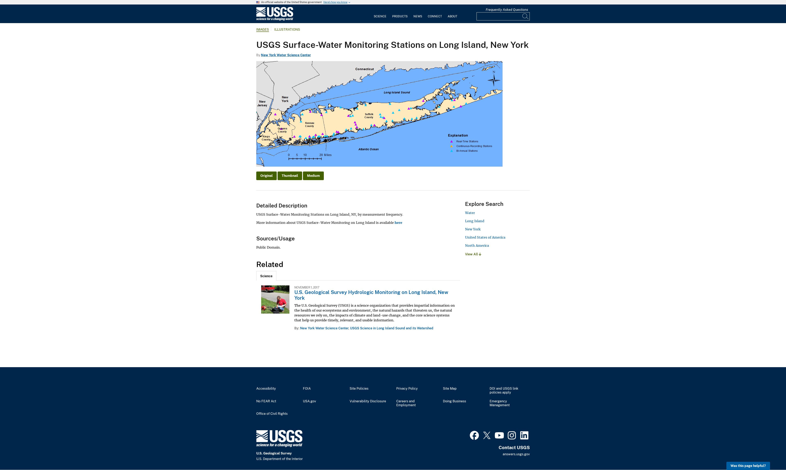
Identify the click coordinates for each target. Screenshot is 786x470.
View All (472, 254)
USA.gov (309, 401)
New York (473, 229)
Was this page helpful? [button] (748, 466)
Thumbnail (290, 176)
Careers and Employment (406, 403)
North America (477, 245)
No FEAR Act (266, 401)
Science (380, 16)
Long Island (474, 221)
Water (470, 213)
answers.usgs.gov (516, 454)
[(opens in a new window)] (474, 435)
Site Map (450, 388)
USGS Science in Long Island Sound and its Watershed (391, 328)
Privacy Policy (407, 388)
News (417, 16)
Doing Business (454, 401)
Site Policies (359, 388)
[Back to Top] (771, 455)
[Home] (274, 20)
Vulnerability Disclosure (368, 401)
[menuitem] (380, 14)
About (452, 16)
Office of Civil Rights (272, 414)
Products (400, 16)
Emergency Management (500, 403)
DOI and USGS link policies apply (504, 390)
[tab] (266, 275)
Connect (435, 16)
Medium (313, 176)
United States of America (485, 237)
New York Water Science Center (286, 55)
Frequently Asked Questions (507, 10)
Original (266, 176)
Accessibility (266, 388)
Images (262, 29)
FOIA (307, 388)
